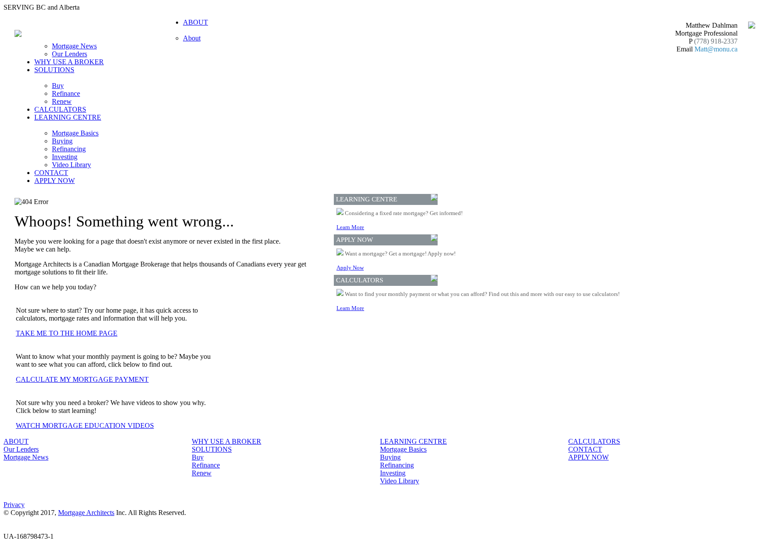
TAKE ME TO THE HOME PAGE (66, 333)
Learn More (350, 227)
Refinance (66, 93)
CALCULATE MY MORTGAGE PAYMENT (82, 379)
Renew (62, 101)
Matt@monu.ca (716, 49)
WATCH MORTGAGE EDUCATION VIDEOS (85, 425)
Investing (64, 157)
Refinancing (69, 149)
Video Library (71, 164)
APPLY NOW (54, 180)
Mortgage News (74, 46)
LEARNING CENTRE (413, 441)
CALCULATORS (60, 109)
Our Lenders (69, 54)
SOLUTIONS (212, 449)
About (192, 38)
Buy (58, 85)
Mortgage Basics (75, 133)
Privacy (14, 504)
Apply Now (350, 267)
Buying (62, 141)
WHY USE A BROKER (69, 62)
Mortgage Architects (86, 512)
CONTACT (51, 172)
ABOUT (16, 441)
